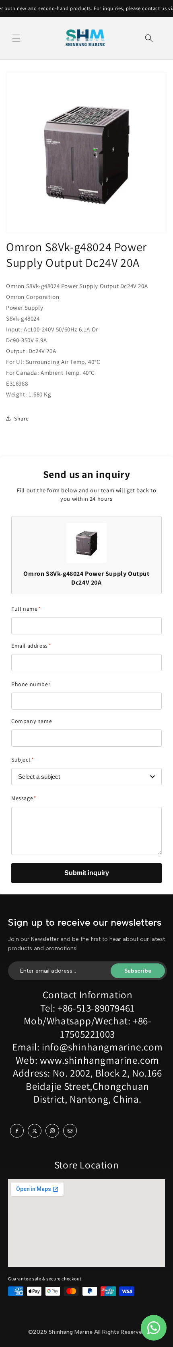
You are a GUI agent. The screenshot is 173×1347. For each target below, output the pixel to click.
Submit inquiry (86, 873)
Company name (31, 721)
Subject (22, 759)
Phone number (30, 684)
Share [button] (21, 418)
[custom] (17, 1131)
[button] (16, 38)
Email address (31, 645)
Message (24, 798)
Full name (26, 608)
